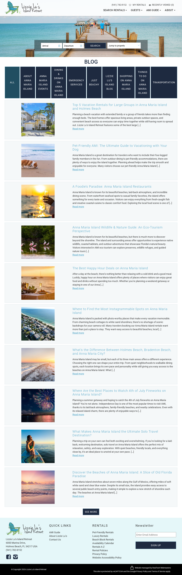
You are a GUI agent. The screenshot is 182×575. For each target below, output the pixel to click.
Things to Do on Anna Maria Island (142, 82)
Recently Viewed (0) (163, 4)
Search (95, 45)
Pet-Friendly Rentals (103, 532)
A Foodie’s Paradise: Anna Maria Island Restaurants (112, 186)
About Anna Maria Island (27, 82)
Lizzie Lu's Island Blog (109, 82)
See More (91, 511)
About (169, 10)
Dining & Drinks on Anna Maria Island (58, 82)
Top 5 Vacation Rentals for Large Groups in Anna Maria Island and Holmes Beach (119, 107)
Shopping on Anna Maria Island (126, 82)
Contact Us (55, 539)
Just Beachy (94, 82)
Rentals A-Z (98, 546)
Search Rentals (114, 10)
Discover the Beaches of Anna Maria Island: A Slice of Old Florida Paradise (122, 474)
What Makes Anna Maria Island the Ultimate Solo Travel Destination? (115, 433)
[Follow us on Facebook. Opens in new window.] (9, 557)
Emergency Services (76, 82)
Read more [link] (78, 128)
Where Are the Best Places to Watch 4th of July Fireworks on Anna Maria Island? (119, 392)
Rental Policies (100, 550)
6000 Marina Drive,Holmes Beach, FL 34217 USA (21, 544)
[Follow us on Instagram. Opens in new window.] (16, 557)
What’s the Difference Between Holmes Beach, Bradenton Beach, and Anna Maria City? (121, 352)
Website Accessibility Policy (107, 557)
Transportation (164, 82)
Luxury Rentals (100, 536)
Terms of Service (158, 571)
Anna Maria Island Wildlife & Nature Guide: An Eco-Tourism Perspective (117, 229)
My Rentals (139, 4)
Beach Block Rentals (103, 539)
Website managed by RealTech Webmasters (153, 567)
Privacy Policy (99, 554)
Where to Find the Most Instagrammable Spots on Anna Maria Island (119, 311)
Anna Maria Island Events (43, 82)
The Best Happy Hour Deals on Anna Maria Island (110, 268)
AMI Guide (152, 10)
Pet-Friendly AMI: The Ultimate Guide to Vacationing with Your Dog (119, 147)
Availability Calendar (103, 543)
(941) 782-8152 (119, 4)
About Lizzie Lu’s (58, 536)
